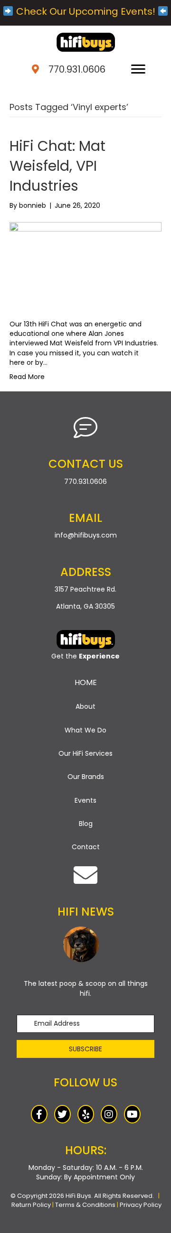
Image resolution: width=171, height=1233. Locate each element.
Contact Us (85, 464)
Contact (86, 847)
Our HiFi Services (85, 753)
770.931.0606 (76, 69)
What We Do (85, 730)
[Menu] (138, 69)
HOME (86, 682)
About (85, 706)
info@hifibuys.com (86, 535)
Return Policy (31, 1204)
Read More (27, 376)
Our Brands (85, 776)
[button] (85, 1049)
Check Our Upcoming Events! (86, 11)
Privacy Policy (141, 1204)
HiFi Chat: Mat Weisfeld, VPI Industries (57, 166)
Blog (86, 823)
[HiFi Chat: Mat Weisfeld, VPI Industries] (86, 264)
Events (85, 800)
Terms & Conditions (85, 1204)
